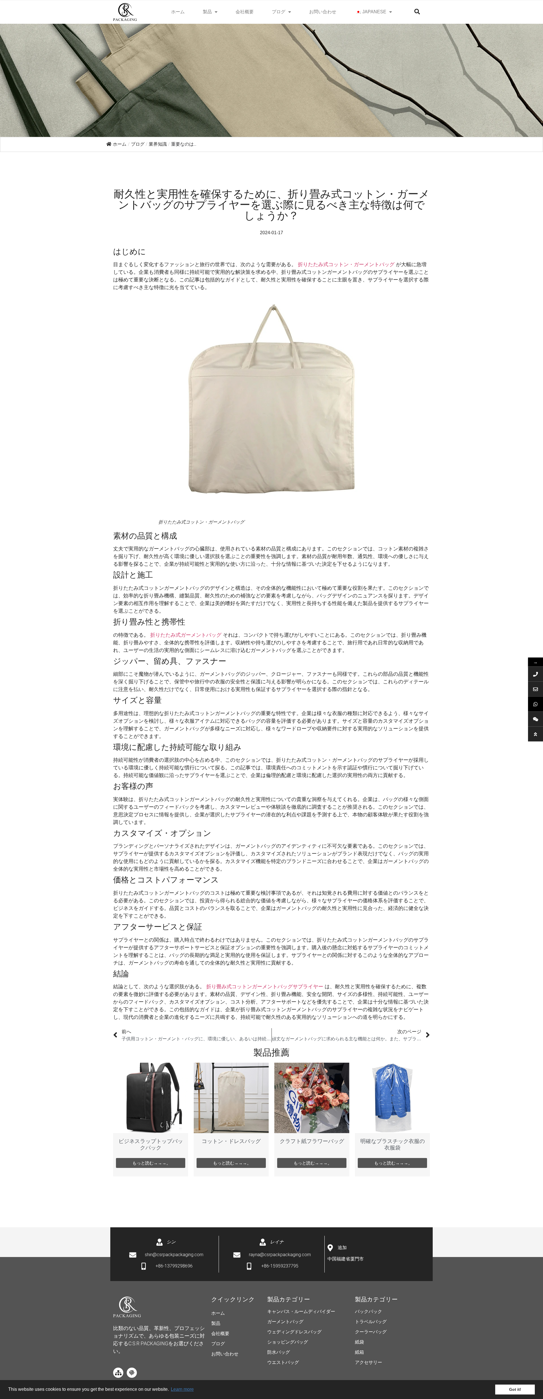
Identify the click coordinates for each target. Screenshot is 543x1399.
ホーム (178, 11)
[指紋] (132, 1373)
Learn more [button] (182, 1389)
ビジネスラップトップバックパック (150, 1144)
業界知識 (158, 144)
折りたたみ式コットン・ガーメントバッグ (346, 264)
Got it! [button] (515, 1389)
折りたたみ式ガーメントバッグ (185, 635)
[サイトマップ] (118, 1373)
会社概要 (245, 11)
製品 (207, 11)
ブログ (278, 11)
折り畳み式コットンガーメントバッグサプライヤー (264, 986)
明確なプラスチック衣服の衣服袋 (392, 1144)
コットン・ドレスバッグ (231, 1141)
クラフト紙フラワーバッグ (312, 1141)
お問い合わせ (322, 11)
